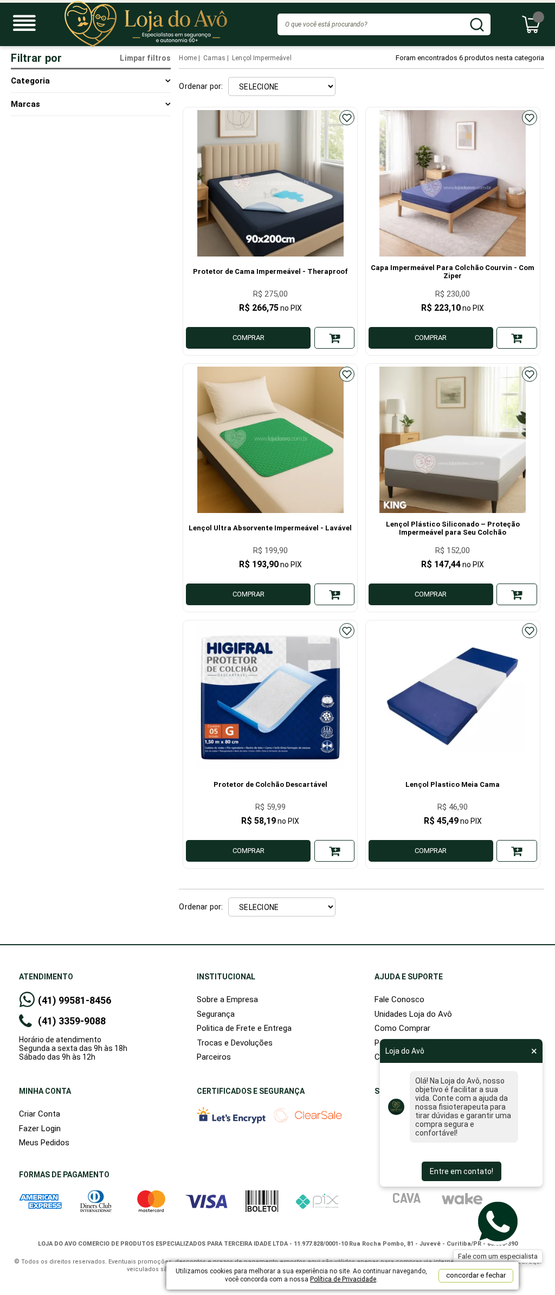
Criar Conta (39, 1114)
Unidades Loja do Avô (413, 1014)
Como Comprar (402, 1028)
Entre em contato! (461, 1171)
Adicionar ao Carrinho (334, 338)
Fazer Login (40, 1128)
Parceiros (214, 1057)
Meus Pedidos (44, 1142)
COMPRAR (248, 338)
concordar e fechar (476, 1275)
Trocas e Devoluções (235, 1043)
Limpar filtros (145, 58)
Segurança (216, 1014)
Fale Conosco (399, 999)
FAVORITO (346, 117)
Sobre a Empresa (227, 999)
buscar (477, 24)
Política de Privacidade (343, 1279)
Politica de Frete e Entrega (244, 1028)
